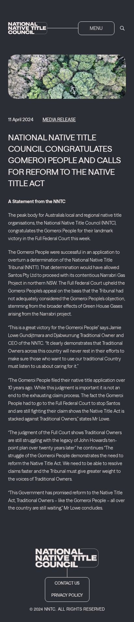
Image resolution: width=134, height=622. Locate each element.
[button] (96, 28)
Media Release (59, 120)
